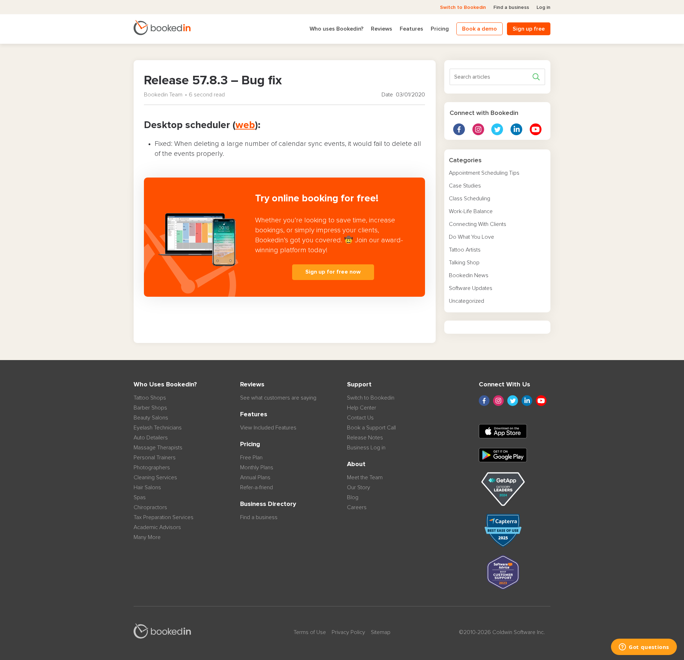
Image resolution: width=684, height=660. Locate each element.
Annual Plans (255, 477)
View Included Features (268, 428)
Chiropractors (150, 507)
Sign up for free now (333, 272)
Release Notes (365, 437)
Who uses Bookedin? (336, 29)
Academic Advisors (157, 527)
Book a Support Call (371, 428)
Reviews (381, 29)
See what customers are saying (278, 398)
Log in (543, 7)
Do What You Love (471, 237)
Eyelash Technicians (158, 428)
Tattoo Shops (150, 398)
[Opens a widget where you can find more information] (644, 647)
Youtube (536, 129)
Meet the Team (365, 477)
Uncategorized (466, 301)
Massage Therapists (158, 447)
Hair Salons (147, 487)
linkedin (516, 129)
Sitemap (380, 632)
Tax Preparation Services (163, 517)
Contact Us (360, 418)
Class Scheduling (469, 198)
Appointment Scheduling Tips (484, 173)
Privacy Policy (348, 632)
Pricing (440, 29)
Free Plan (251, 457)
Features (411, 29)
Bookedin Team (163, 94)
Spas (140, 497)
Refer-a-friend (256, 487)
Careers (357, 507)
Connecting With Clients (477, 224)
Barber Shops (150, 408)
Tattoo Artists (465, 250)
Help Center (361, 408)
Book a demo (479, 29)
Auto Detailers (151, 437)
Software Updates (470, 288)
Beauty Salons (151, 418)
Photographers (152, 467)
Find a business (511, 7)
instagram (478, 129)
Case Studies (465, 186)
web (245, 125)
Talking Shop (464, 262)
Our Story (358, 487)
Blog (352, 497)
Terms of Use (310, 632)
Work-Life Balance (471, 211)
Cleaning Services (155, 477)
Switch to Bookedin (463, 7)
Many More (147, 537)
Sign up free (529, 29)
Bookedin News (468, 275)
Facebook (459, 129)
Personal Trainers (155, 457)
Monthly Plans (256, 467)
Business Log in (366, 447)
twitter (497, 129)
